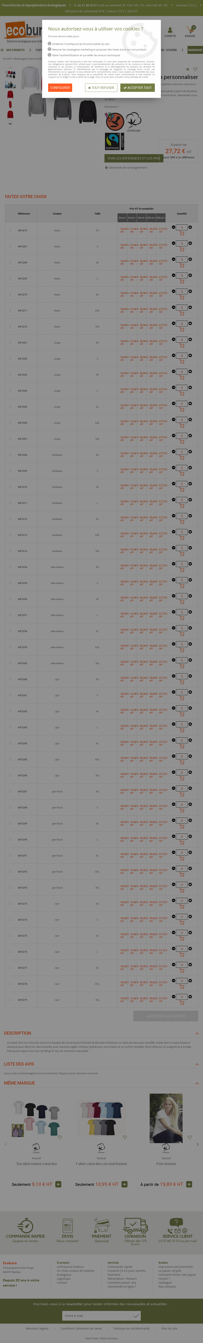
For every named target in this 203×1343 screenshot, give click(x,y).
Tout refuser (102, 87)
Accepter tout (139, 87)
